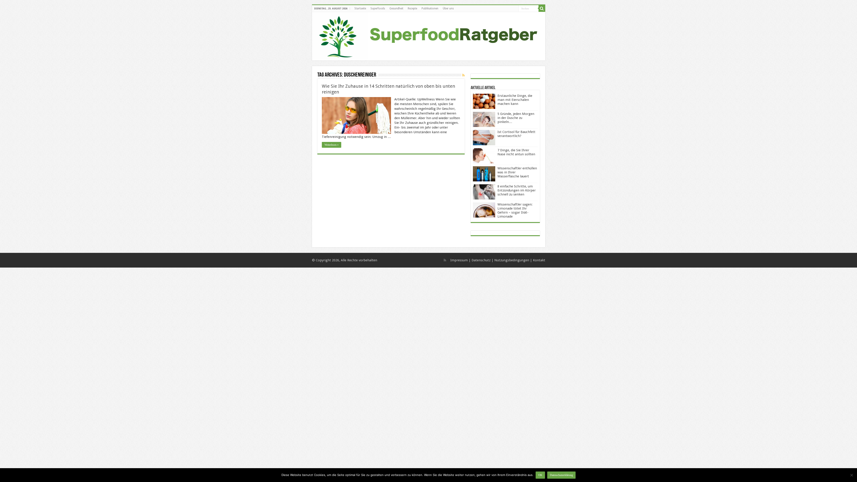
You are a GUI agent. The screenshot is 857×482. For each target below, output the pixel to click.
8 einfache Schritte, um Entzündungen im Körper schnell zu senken (516, 190)
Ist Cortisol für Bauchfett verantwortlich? (516, 134)
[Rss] (445, 260)
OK (540, 475)
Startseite (360, 8)
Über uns (448, 8)
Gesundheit (396, 8)
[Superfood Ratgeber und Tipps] (428, 36)
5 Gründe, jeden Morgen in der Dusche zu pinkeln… (515, 118)
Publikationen (430, 8)
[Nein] (851, 475)
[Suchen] (542, 8)
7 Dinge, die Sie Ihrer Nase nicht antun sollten (516, 152)
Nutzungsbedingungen (511, 260)
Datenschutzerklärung (561, 475)
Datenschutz (481, 260)
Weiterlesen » (331, 144)
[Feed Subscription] (463, 75)
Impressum (459, 260)
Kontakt (539, 260)
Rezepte (412, 8)
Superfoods (377, 8)
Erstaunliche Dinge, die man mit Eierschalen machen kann (514, 100)
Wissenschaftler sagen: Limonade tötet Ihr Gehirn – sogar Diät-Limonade (515, 210)
